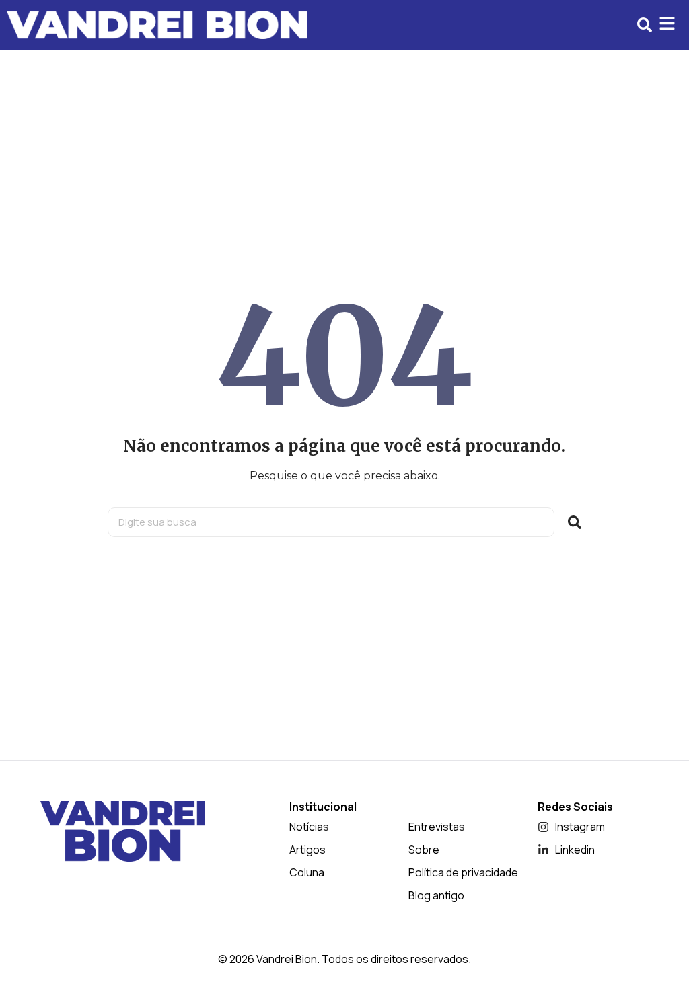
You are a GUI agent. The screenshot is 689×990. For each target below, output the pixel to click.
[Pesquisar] (574, 522)
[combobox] (331, 522)
